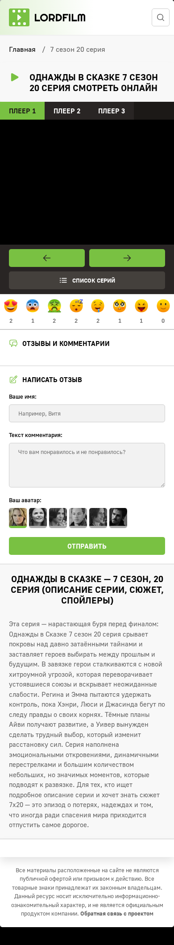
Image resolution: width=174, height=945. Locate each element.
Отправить (87, 546)
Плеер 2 (67, 111)
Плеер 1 (22, 111)
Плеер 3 (111, 111)
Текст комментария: (35, 434)
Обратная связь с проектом (116, 913)
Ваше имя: (23, 396)
